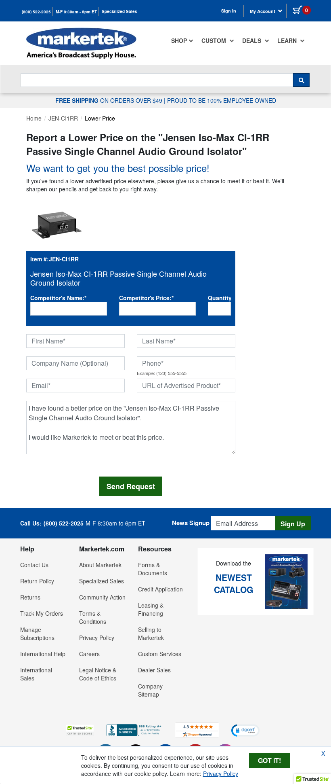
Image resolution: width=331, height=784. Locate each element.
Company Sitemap (150, 690)
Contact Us (34, 565)
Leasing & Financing (150, 609)
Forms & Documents (152, 569)
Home (34, 118)
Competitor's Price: (146, 298)
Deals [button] (252, 40)
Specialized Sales (119, 11)
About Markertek (100, 565)
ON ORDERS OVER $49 (109, 100)
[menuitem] (182, 40)
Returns (30, 597)
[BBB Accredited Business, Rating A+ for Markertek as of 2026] (134, 729)
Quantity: (219, 298)
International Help (42, 654)
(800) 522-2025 (36, 12)
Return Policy (37, 581)
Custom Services (159, 654)
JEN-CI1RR (63, 118)
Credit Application (160, 589)
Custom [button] (214, 40)
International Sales (36, 674)
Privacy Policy (96, 638)
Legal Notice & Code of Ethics (97, 674)
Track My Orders (41, 613)
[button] (80, 730)
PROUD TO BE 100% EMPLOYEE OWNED (221, 100)
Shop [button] (179, 40)
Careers (89, 654)
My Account (263, 11)
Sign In (228, 11)
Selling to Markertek (151, 633)
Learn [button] (287, 40)
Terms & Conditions (92, 617)
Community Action (102, 597)
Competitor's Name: (58, 298)
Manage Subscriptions (37, 633)
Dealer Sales (154, 670)
